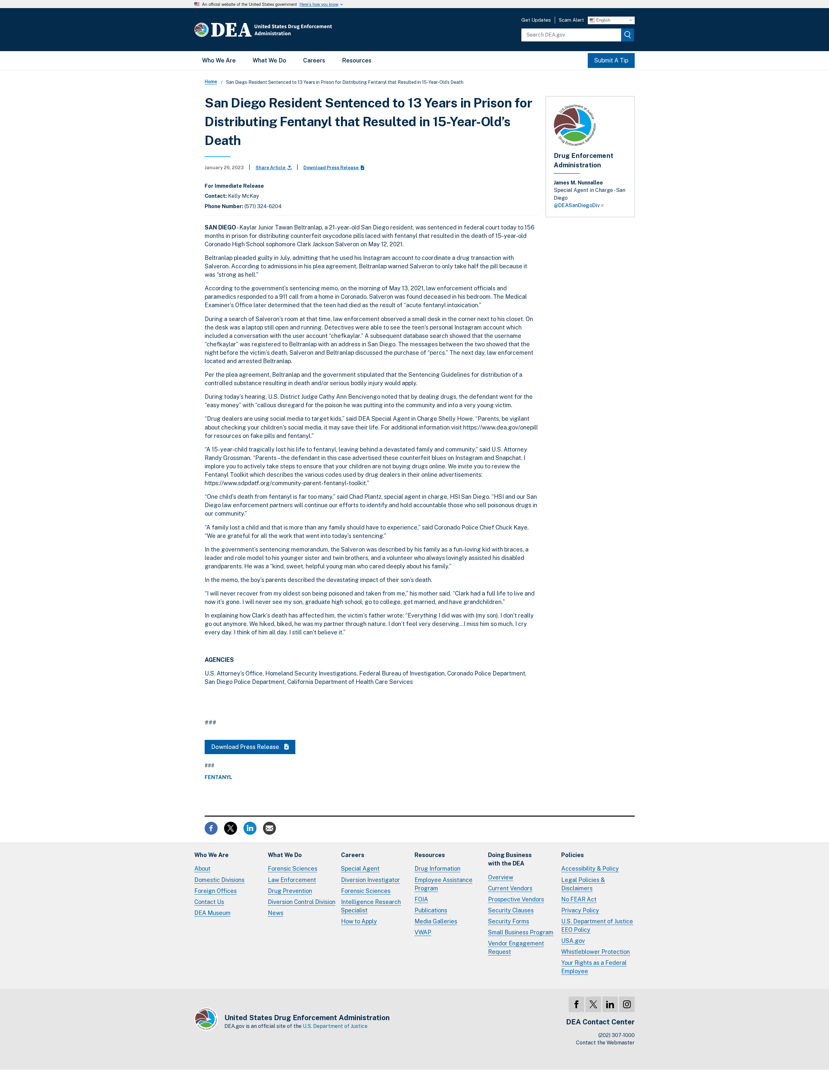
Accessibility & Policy (590, 868)
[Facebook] (576, 1004)
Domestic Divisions (219, 879)
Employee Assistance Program (443, 884)
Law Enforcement (292, 879)
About (202, 868)
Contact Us (209, 901)
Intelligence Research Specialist (371, 906)
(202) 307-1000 (616, 1035)
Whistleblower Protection (595, 951)
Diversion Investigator (370, 879)
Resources (356, 60)
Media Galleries (435, 921)
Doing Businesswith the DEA (510, 859)
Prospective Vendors (516, 899)
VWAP (422, 932)
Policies (572, 855)
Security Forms (508, 921)
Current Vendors (510, 888)
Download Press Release (331, 167)
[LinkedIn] (610, 1004)
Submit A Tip (611, 60)
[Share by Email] (269, 827)
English (602, 19)
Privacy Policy (580, 910)
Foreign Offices (215, 890)
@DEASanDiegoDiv (577, 205)
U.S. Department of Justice (335, 1026)
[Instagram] (627, 1004)
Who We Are (219, 60)
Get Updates (536, 20)
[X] (593, 1004)
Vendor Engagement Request (516, 947)
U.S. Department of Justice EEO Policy (597, 925)
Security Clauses (511, 910)
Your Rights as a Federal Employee (594, 967)
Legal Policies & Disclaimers (583, 884)
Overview (500, 877)
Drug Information (437, 868)
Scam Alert (571, 20)
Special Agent (360, 868)
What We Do (269, 60)
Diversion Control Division (301, 901)
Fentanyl (218, 777)
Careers (314, 60)
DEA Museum (212, 912)
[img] (627, 34)
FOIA (421, 899)
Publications (430, 910)
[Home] (282, 29)
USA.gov (573, 940)
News (275, 912)
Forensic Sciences (292, 868)
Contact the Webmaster (605, 1043)
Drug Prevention (290, 890)
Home (211, 81)
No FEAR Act (578, 899)
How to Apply (359, 921)
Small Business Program (520, 932)
